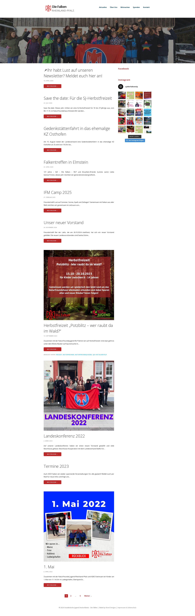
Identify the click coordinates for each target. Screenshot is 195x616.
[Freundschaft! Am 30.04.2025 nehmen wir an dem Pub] (130, 129)
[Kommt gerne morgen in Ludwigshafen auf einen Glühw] (122, 121)
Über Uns (113, 7)
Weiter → (88, 596)
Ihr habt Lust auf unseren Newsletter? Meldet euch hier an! (73, 73)
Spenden (136, 7)
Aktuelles (103, 7)
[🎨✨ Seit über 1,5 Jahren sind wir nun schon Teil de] (139, 95)
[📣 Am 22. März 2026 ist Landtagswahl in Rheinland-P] (130, 104)
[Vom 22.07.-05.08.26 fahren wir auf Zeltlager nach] (139, 112)
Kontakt (146, 7)
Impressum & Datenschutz (127, 607)
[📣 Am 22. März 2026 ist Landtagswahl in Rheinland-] (139, 104)
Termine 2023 (56, 466)
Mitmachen (125, 7)
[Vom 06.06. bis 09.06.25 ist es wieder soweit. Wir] (139, 129)
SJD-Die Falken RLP (100, 354)
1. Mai (49, 567)
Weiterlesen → (52, 86)
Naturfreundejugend (83, 354)
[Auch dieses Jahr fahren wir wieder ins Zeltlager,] (130, 112)
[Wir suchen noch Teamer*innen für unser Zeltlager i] (147, 104)
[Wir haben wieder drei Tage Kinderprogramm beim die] (122, 95)
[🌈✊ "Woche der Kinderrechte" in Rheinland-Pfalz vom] (139, 121)
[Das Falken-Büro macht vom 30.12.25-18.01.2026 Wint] (147, 112)
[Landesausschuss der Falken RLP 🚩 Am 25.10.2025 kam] (130, 121)
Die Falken (59, 6)
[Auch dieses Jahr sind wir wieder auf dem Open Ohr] (130, 95)
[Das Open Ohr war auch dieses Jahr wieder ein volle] (122, 129)
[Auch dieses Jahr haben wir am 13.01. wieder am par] (122, 112)
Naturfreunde (68, 354)
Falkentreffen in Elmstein (66, 162)
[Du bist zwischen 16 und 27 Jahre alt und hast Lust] (147, 95)
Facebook (123, 68)
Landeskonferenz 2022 (64, 436)
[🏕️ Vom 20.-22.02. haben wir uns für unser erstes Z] (122, 104)
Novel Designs (111, 607)
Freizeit (59, 354)
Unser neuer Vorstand (64, 222)
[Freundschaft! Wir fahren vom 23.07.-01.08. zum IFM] (147, 129)
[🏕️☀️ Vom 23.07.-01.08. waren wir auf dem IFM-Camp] (147, 121)
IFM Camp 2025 (58, 192)
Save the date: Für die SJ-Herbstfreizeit (78, 98)
